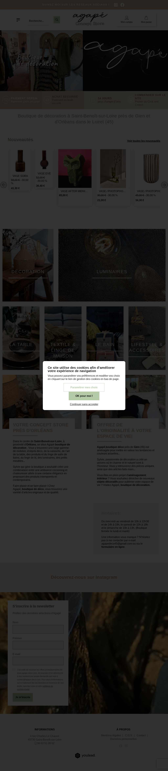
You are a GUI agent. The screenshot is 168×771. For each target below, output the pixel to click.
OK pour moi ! (84, 396)
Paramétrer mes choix (84, 387)
